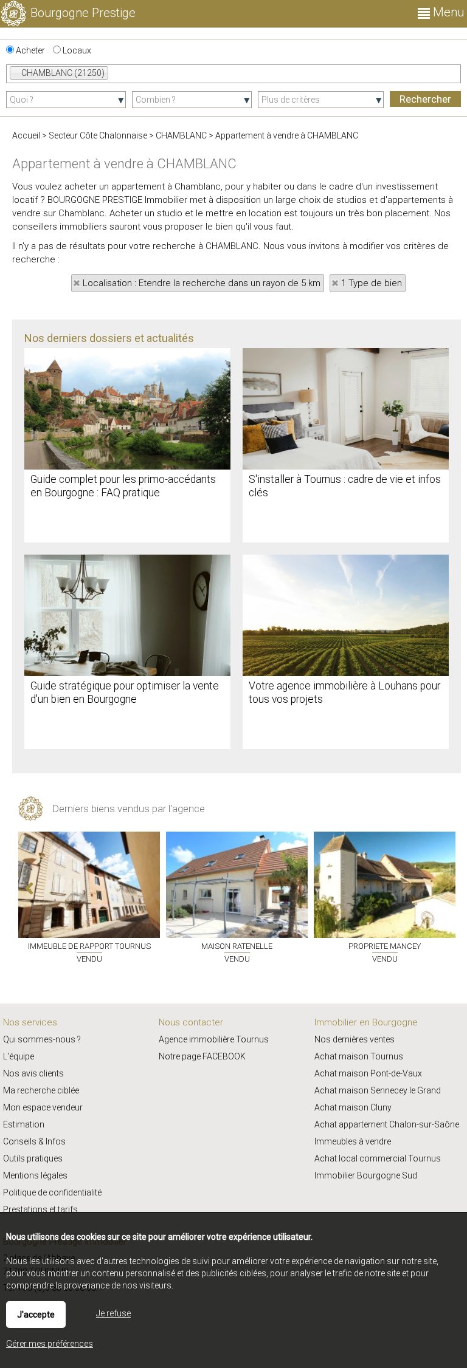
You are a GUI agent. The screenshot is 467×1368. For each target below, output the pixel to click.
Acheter (29, 50)
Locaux (76, 50)
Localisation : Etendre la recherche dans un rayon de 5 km (201, 283)
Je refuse (113, 1313)
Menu (447, 12)
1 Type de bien (371, 283)
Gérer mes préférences (49, 1344)
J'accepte (36, 1314)
